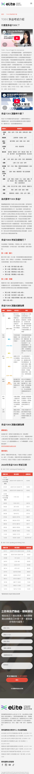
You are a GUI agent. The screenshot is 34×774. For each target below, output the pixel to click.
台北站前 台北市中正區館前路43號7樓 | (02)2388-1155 (16, 733)
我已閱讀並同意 (17, 676)
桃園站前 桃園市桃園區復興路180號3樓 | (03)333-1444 (16, 746)
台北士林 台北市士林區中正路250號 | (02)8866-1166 (15, 738)
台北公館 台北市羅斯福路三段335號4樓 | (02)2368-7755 (16, 736)
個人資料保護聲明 (22, 676)
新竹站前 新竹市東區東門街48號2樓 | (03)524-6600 (15, 751)
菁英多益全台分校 (18, 688)
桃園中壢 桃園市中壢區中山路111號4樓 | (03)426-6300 (16, 749)
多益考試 (3, 204)
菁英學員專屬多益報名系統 (8, 446)
